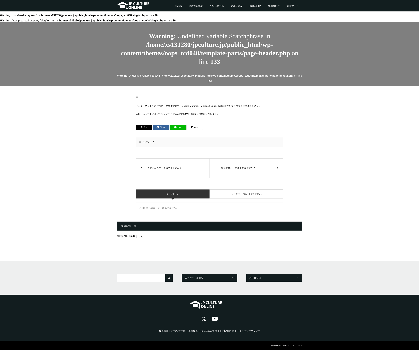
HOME (178, 5)
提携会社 (193, 330)
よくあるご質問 (209, 330)
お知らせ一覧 (217, 5)
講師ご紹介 (255, 5)
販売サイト (292, 5)
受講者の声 (274, 5)
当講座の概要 (196, 5)
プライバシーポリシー (248, 330)
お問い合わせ (227, 330)
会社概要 (163, 330)
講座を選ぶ (236, 5)
